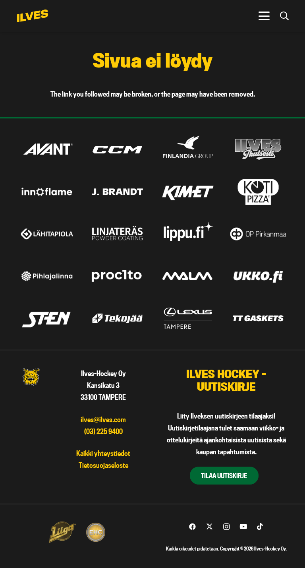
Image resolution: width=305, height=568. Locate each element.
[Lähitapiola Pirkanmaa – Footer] (47, 234)
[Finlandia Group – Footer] (188, 149)
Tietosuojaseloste (103, 465)
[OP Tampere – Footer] (258, 234)
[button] (264, 15)
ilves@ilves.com (103, 419)
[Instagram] (226, 526)
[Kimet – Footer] (188, 191)
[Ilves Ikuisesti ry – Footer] (258, 149)
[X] (209, 526)
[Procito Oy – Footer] (117, 276)
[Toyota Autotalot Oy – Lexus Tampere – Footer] (188, 318)
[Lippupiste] (188, 234)
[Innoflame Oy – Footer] (47, 191)
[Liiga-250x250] (62, 532)
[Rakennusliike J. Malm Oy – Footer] (188, 276)
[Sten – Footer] (47, 318)
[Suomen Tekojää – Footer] (117, 318)
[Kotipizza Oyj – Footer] (258, 191)
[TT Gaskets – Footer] (258, 318)
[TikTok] (259, 526)
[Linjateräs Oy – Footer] (117, 234)
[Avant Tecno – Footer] (47, 149)
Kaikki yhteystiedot (103, 453)
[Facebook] (192, 526)
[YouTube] (243, 526)
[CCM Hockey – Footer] (117, 149)
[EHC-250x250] (96, 532)
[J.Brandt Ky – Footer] (117, 191)
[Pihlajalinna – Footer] (47, 276)
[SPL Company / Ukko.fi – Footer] (258, 276)
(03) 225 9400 (103, 431)
